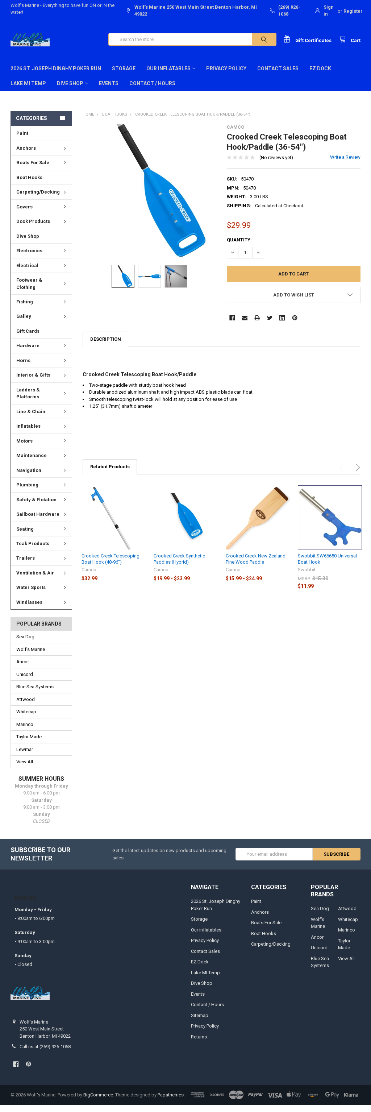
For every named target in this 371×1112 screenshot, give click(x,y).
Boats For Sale (32, 162)
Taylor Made (29, 736)
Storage (124, 68)
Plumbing (27, 484)
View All (24, 761)
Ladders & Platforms (28, 393)
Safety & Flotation (36, 499)
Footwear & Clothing (29, 283)
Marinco (24, 724)
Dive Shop (70, 83)
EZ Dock (320, 68)
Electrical (27, 265)
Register (353, 11)
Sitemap (199, 1015)
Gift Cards (27, 331)
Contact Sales (278, 68)
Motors (24, 441)
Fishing (24, 301)
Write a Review (345, 157)
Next (357, 467)
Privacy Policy (226, 68)
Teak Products (32, 543)
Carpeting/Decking (38, 192)
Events (108, 83)
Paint (22, 133)
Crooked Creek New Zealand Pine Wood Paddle (255, 558)
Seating (25, 529)
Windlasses (29, 602)
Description (105, 339)
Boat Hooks (29, 177)
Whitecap (26, 711)
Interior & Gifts (33, 375)
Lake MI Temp (28, 83)
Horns (23, 360)
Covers (24, 206)
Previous (342, 467)
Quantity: (239, 239)
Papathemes (171, 1095)
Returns (199, 1037)
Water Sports (31, 587)
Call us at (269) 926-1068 (45, 1046)
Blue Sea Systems (35, 686)
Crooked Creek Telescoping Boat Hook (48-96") (110, 558)
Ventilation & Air (35, 573)
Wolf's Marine (30, 649)
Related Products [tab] (110, 466)
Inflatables (28, 426)
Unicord (24, 674)
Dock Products (33, 221)
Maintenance (31, 455)
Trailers (25, 558)
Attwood (25, 699)
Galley (23, 316)
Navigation (28, 470)
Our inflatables (168, 68)
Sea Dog (25, 636)
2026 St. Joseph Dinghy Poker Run (56, 68)
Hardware (27, 345)
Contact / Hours (152, 83)
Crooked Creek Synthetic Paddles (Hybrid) (179, 558)
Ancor (22, 661)
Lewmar (24, 749)
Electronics (29, 250)
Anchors (26, 148)
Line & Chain (30, 411)
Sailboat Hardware (37, 514)
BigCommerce (98, 1095)
